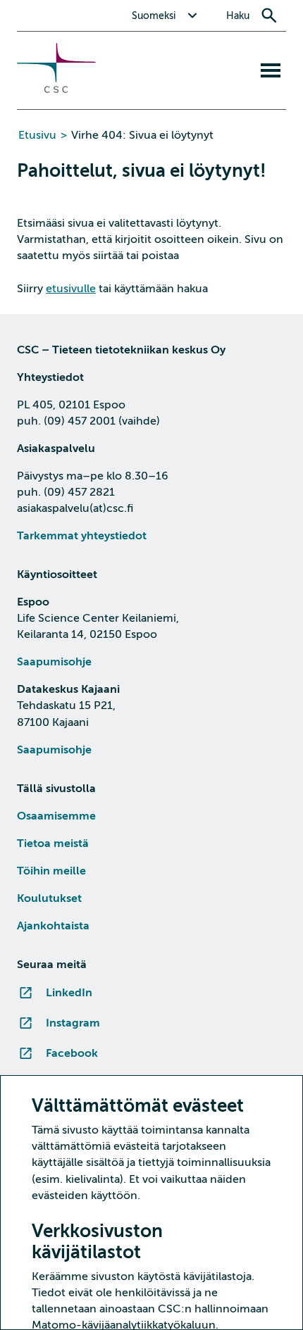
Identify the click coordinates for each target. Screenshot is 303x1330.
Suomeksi (153, 16)
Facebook (72, 1053)
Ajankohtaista (53, 926)
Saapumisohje (54, 661)
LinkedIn (69, 992)
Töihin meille (51, 871)
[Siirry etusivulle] (56, 89)
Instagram (73, 1023)
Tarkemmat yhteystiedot (82, 535)
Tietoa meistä (53, 843)
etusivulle (71, 288)
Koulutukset (49, 898)
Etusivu (37, 135)
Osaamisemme (56, 816)
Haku (237, 16)
